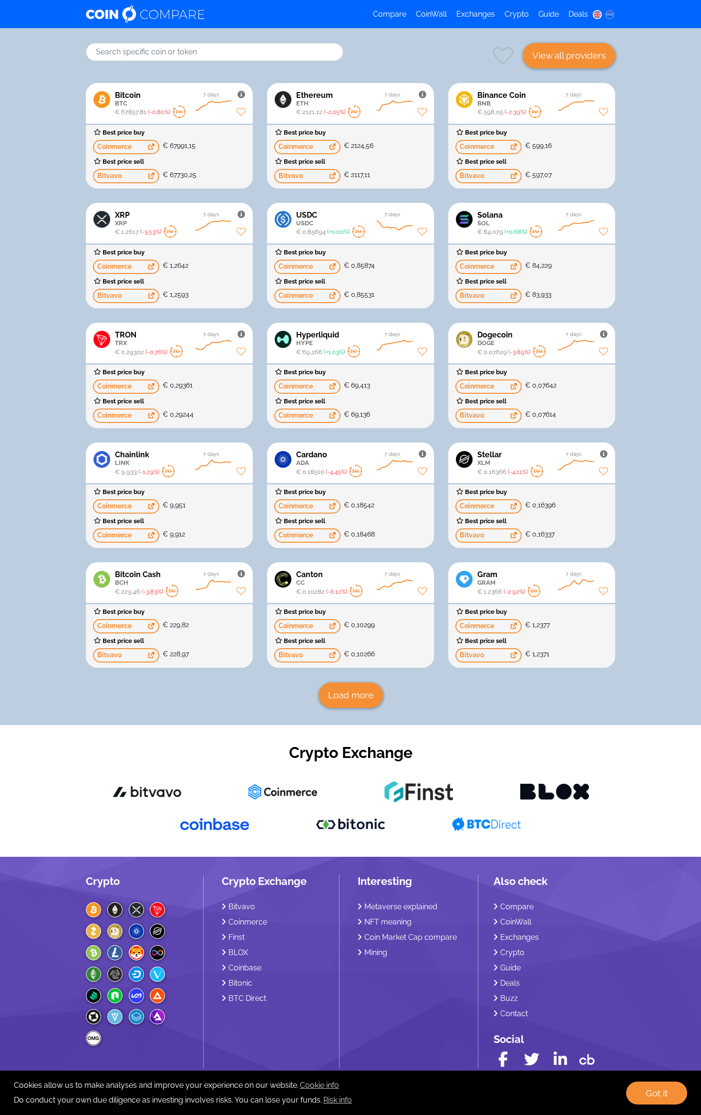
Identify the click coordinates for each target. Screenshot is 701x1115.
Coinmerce (247, 921)
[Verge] (115, 1016)
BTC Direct (247, 998)
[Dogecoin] (115, 931)
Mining (375, 952)
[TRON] (157, 909)
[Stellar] (157, 931)
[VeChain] (157, 974)
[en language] (597, 14)
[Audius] (157, 1016)
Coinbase (244, 967)
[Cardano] (136, 931)
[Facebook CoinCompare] (503, 1059)
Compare (389, 14)
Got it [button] (657, 1093)
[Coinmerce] (282, 791)
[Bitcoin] (93, 909)
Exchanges (475, 14)
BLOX (238, 952)
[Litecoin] (115, 952)
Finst (236, 937)
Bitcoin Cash (138, 578)
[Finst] (418, 791)
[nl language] (610, 14)
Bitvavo (241, 906)
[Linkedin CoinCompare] (560, 1059)
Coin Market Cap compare (410, 937)
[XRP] (136, 909)
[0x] (93, 1016)
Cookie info (319, 1085)
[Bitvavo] (147, 791)
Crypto (517, 14)
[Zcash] (93, 931)
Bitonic (240, 983)
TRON (125, 338)
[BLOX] (554, 791)
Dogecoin (495, 338)
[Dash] (136, 974)
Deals (578, 14)
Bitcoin (128, 99)
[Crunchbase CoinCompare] (587, 1057)
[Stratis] (136, 1016)
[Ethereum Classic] (93, 974)
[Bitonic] (350, 823)
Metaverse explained (400, 906)
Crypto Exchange (350, 752)
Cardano (311, 458)
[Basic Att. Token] (157, 995)
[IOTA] (115, 974)
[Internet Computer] (157, 952)
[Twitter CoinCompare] (531, 1059)
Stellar (489, 458)
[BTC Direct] (486, 823)
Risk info (337, 1099)
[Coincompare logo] (220, 14)
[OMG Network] (93, 1038)
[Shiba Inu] (136, 952)
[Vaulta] (136, 995)
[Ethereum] (115, 909)
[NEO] (115, 995)
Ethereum (314, 99)
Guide (548, 14)
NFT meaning (388, 921)
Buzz (509, 998)
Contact (514, 1013)
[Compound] (93, 995)
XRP (122, 218)
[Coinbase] (214, 823)
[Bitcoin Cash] (93, 952)
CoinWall (431, 14)
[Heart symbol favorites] (503, 64)
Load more (350, 695)
